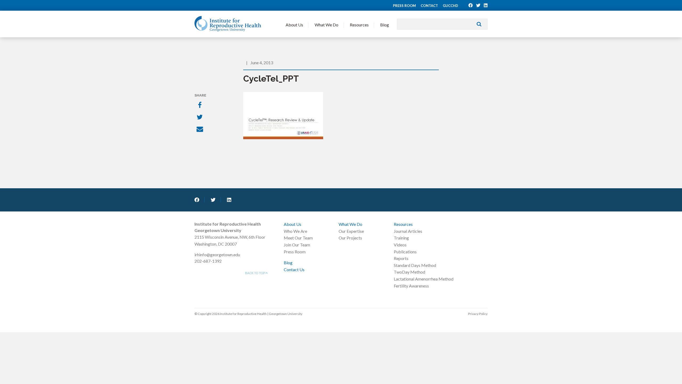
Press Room (404, 5)
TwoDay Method (409, 271)
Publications (405, 251)
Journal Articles (408, 231)
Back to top (255, 273)
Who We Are (295, 231)
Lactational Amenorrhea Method (423, 278)
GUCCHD (450, 5)
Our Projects (350, 237)
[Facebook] (200, 105)
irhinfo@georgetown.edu (217, 254)
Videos (400, 244)
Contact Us (294, 269)
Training (401, 237)
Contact (429, 5)
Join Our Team (297, 244)
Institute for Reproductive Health (227, 23)
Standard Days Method (415, 265)
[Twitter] (200, 117)
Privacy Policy (478, 314)
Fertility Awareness (411, 285)
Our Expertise (351, 231)
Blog (384, 24)
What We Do (326, 24)
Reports (401, 258)
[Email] (200, 130)
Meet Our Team (298, 237)
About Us (294, 24)
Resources (359, 24)
